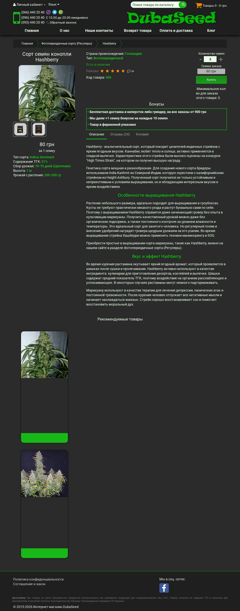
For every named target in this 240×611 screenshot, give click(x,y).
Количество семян (211, 53)
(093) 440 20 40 (32, 22)
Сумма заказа (211, 66)
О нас (64, 30)
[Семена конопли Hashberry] (47, 93)
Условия (142, 134)
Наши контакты (99, 30)
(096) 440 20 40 (32, 17)
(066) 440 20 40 (32, 12)
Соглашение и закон (29, 584)
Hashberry (44, 384)
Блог (211, 30)
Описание (96, 134)
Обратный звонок (62, 22)
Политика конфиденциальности (38, 579)
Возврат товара (138, 30)
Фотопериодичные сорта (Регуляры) (66, 43)
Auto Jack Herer (44, 503)
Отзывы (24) (120, 134)
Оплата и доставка (176, 30)
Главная (32, 30)
